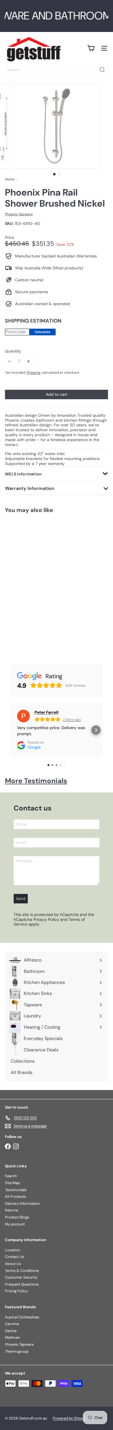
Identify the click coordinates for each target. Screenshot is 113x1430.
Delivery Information (22, 1203)
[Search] (102, 70)
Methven (12, 1337)
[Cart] (91, 48)
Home (9, 179)
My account (15, 1224)
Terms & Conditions (22, 1270)
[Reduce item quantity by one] (9, 361)
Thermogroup (16, 1351)
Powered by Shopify (70, 1418)
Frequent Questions (22, 1284)
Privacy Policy (46, 919)
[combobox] (56, 70)
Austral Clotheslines (22, 1317)
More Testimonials (36, 780)
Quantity (13, 351)
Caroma (12, 1323)
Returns (11, 1210)
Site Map (12, 1182)
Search (11, 1175)
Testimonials (16, 1189)
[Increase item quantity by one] (28, 361)
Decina (11, 1330)
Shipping (34, 372)
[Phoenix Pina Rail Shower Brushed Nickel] (36, 582)
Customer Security (21, 1277)
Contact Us (14, 1256)
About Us (13, 1263)
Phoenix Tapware (19, 1344)
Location (12, 1250)
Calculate (42, 332)
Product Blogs (17, 1217)
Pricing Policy (16, 1290)
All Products (15, 1196)
